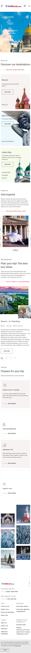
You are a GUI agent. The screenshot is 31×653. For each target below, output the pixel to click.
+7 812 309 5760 (11, 599)
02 (7, 358)
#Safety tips (7, 488)
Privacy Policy (17, 645)
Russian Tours (21, 624)
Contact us (4, 625)
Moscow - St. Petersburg (10, 321)
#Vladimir (5, 175)
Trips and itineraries (7, 612)
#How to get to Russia (11, 390)
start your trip (12, 591)
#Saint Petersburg (12, 30)
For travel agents (22, 606)
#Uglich (4, 178)
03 (11, 358)
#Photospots (10, 36)
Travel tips (4, 615)
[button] (4, 231)
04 (15, 358)
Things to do (5, 609)
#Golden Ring (6, 172)
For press (4, 628)
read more (12, 403)
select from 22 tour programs (17, 281)
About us (4, 622)
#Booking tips (8, 449)
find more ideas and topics (16, 211)
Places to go (5, 606)
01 (2, 358)
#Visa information (9, 429)
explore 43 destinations (15, 69)
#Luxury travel (11, 33)
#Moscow (4, 104)
